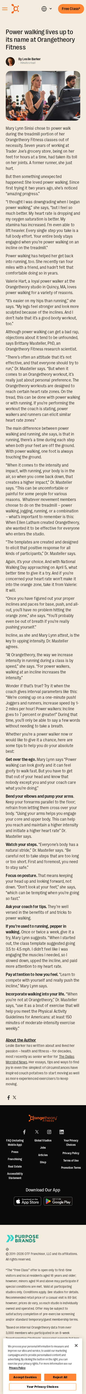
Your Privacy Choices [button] (71, 1142)
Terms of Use (71, 1160)
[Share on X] (14, 1097)
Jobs (43, 1147)
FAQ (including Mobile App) (14, 1142)
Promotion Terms (71, 1167)
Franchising (15, 1159)
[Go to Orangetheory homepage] (22, 9)
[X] (37, 1132)
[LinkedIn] (61, 1132)
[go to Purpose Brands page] (22, 1238)
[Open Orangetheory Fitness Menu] (5, 9)
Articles (43, 1155)
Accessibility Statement (15, 1176)
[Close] (76, 1345)
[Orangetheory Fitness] (43, 1118)
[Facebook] (24, 1132)
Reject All (60, 1377)
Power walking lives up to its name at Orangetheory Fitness (40, 39)
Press (14, 1152)
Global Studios (43, 1140)
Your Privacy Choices (42, 1387)
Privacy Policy (71, 1153)
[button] (46, 9)
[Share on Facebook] (8, 1097)
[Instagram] (49, 1132)
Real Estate (15, 1166)
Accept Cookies (25, 1377)
